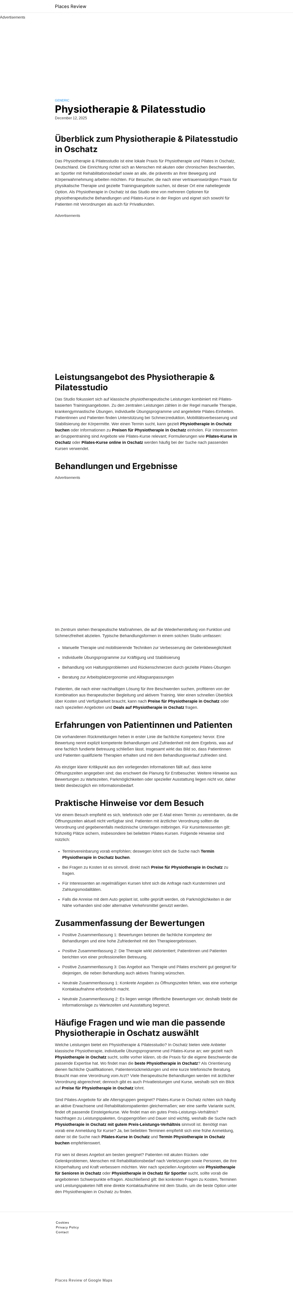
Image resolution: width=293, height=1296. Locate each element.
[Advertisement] (146, 54)
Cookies (62, 1222)
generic (62, 100)
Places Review (70, 6)
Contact (62, 1232)
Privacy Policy (67, 1227)
